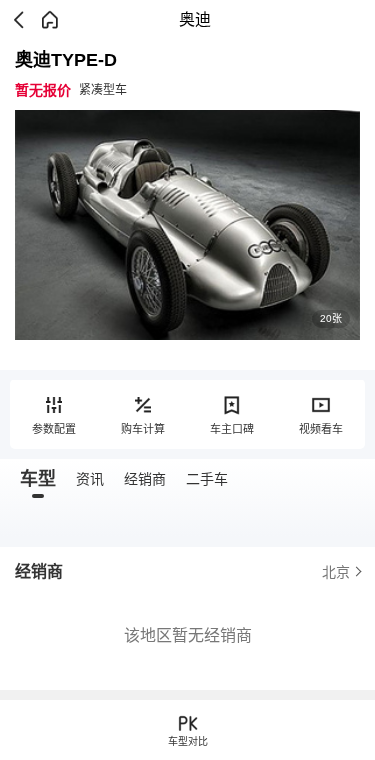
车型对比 (188, 741)
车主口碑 (232, 429)
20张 (331, 318)
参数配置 (54, 429)
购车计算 (143, 429)
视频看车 (321, 429)
